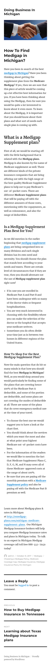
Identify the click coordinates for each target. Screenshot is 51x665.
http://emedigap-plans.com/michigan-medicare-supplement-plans (22, 520)
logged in (23, 585)
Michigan (27, 565)
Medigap (38, 556)
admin (11, 556)
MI (20, 565)
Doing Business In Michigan (19, 12)
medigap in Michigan (16, 73)
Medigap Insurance (27, 562)
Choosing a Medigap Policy (16, 559)
